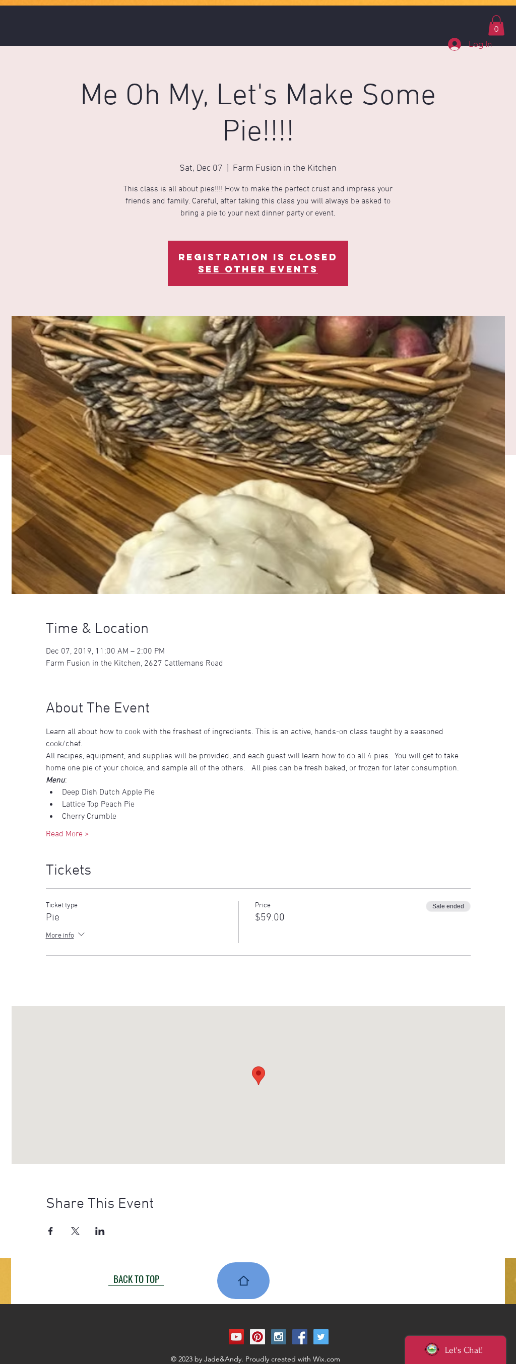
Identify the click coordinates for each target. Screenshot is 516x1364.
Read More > (67, 834)
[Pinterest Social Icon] (257, 1336)
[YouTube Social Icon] (236, 1336)
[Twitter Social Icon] (321, 1336)
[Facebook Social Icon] (299, 1336)
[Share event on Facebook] (50, 1231)
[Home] (243, 1280)
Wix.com (326, 1358)
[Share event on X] (75, 1231)
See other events (258, 269)
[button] (496, 25)
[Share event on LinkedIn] (100, 1231)
